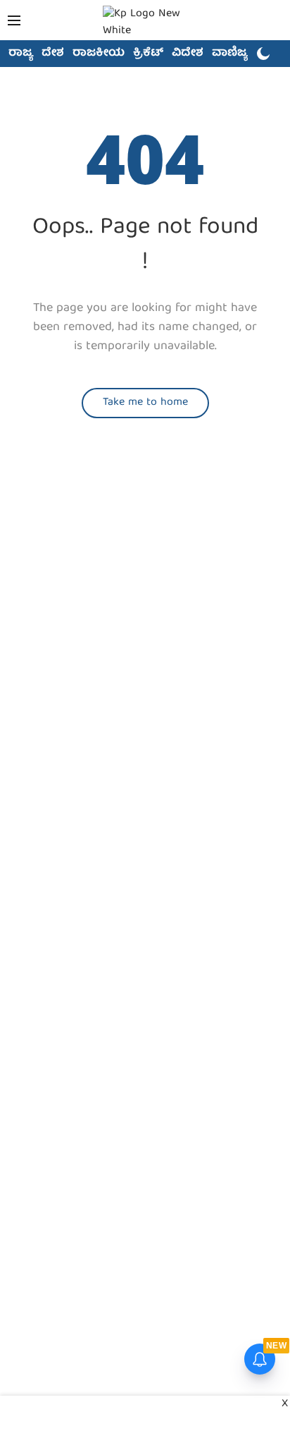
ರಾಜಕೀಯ (98, 53)
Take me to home (145, 403)
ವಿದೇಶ (187, 53)
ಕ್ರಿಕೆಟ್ (148, 53)
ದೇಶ (53, 53)
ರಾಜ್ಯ (20, 53)
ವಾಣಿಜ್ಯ (230, 53)
